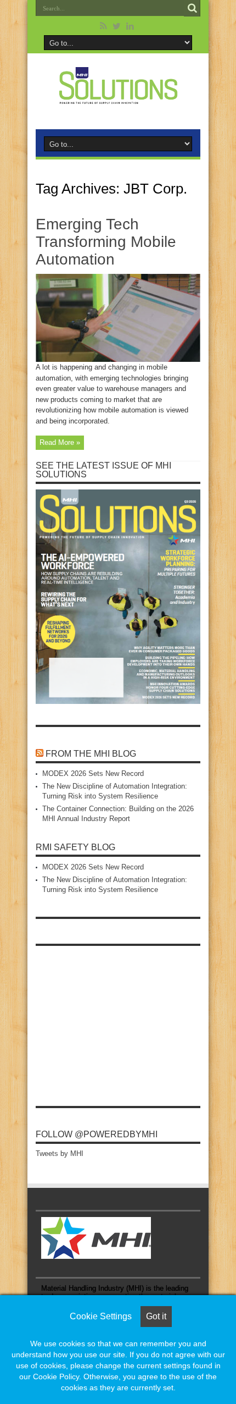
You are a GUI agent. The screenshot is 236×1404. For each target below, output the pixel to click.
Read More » (60, 442)
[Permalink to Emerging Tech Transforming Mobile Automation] (118, 359)
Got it (156, 1316)
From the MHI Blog (91, 753)
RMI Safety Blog (75, 847)
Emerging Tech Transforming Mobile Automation (106, 242)
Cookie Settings (101, 1316)
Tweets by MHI (59, 1153)
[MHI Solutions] (118, 97)
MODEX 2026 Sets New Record (93, 773)
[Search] (192, 8)
